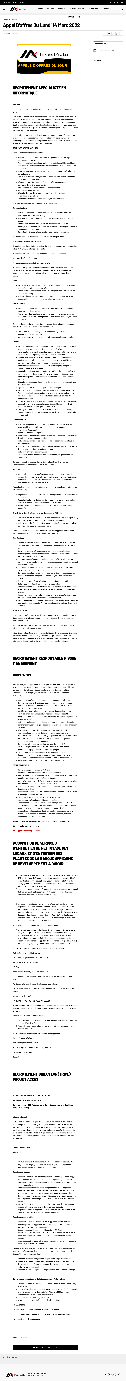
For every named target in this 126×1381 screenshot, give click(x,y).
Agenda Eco (7, 2)
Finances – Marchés (77, 9)
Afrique (71, 17)
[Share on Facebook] (105, 34)
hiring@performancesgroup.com (26, 831)
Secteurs (61, 9)
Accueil (41, 9)
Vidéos (15, 2)
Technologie (93, 9)
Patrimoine (106, 9)
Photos (22, 2)
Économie (50, 9)
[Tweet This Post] (109, 34)
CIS (79, 17)
